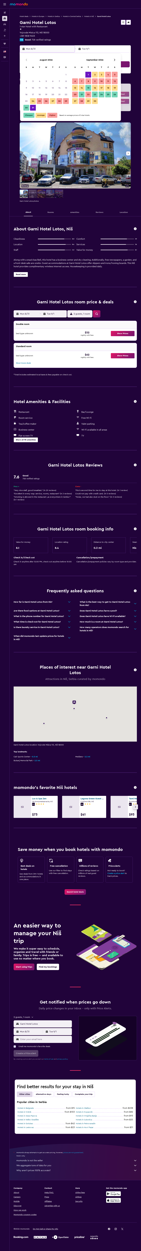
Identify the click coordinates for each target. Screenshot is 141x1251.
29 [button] (66, 101)
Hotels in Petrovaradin (85, 1124)
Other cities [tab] (24, 1094)
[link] (75, 892)
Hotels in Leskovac (25, 1127)
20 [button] (52, 94)
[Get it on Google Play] (113, 1193)
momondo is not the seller (29, 1160)
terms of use (48, 1059)
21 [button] (59, 94)
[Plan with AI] (4, 36)
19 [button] (46, 94)
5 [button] (46, 81)
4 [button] (39, 81)
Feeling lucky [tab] (63, 1094)
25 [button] (39, 101)
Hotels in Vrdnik (24, 1112)
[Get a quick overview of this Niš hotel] (135, 229)
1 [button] (88, 75)
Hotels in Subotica (84, 1120)
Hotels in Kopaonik (84, 1112)
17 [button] (33, 94)
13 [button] (53, 88)
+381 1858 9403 (27, 36)
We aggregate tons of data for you (33, 1165)
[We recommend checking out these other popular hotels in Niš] (135, 788)
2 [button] (26, 81)
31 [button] (33, 108)
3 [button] (33, 81)
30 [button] (26, 108)
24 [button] (33, 101)
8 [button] (66, 81)
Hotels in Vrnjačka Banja (86, 1116)
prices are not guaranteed (73, 1152)
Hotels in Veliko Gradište (28, 1120)
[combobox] (45, 1024)
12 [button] (46, 88)
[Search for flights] (4, 12)
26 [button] (46, 101)
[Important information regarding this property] (135, 529)
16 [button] (26, 94)
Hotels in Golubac (25, 1124)
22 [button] (66, 94)
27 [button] (53, 101)
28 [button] (59, 101)
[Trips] (4, 43)
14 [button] (59, 88)
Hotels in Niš (89, 16)
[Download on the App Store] (113, 1200)
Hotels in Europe (38, 16)
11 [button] (39, 88)
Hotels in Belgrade (25, 1108)
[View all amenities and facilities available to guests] (135, 402)
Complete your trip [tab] (84, 1094)
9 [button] (26, 88)
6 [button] (52, 81)
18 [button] (40, 94)
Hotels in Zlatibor (83, 1108)
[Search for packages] (4, 30)
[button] (5, 4)
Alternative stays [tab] (43, 1094)
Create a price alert (115, 873)
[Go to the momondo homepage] (19, 4)
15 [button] (66, 88)
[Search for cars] (4, 24)
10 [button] (33, 88)
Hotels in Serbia (54, 16)
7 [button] (59, 81)
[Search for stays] (4, 18)
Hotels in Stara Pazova (27, 1116)
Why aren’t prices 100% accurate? (33, 1170)
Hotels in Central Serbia (72, 16)
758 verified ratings (41, 40)
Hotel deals (24, 16)
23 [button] (26, 101)
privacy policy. (62, 1059)
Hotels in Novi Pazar (84, 1127)
